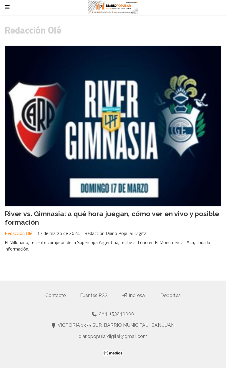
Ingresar (137, 295)
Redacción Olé (18, 233)
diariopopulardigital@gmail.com (113, 336)
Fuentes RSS (94, 295)
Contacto (55, 295)
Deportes (170, 295)
